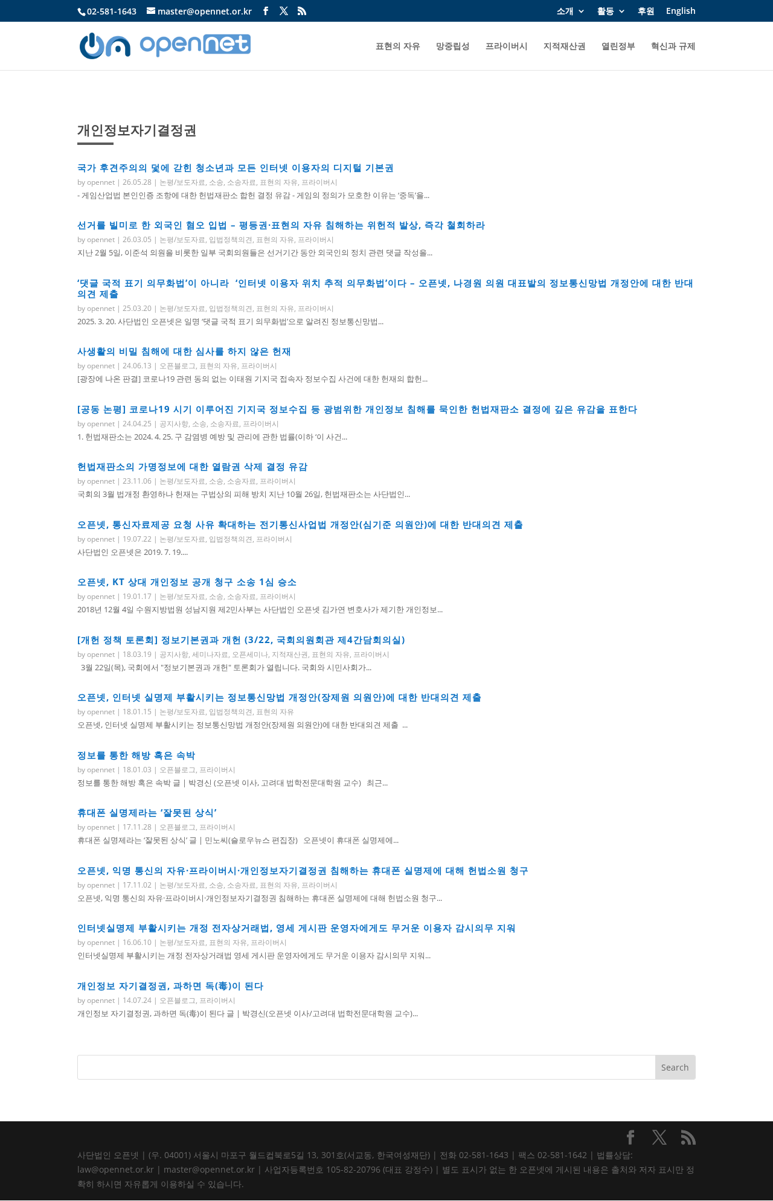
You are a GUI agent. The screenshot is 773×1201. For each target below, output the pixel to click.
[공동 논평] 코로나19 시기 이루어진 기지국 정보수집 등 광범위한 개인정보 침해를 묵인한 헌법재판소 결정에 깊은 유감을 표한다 (357, 409)
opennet (101, 182)
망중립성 (453, 46)
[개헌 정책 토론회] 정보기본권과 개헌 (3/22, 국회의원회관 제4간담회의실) (241, 639)
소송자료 (241, 182)
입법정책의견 (230, 239)
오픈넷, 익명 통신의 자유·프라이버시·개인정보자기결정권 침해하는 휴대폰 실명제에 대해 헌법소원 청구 (303, 870)
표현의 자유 (398, 46)
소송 (216, 182)
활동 (605, 11)
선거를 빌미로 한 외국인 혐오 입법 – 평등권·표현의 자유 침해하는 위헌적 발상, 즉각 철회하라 (281, 225)
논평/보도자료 (182, 182)
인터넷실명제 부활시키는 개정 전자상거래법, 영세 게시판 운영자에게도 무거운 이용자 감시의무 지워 (296, 927)
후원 (646, 11)
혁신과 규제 (673, 46)
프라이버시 (507, 46)
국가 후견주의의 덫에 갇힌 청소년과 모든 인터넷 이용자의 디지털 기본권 (235, 167)
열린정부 (618, 46)
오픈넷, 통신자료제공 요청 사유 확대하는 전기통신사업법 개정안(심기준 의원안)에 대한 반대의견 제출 (300, 524)
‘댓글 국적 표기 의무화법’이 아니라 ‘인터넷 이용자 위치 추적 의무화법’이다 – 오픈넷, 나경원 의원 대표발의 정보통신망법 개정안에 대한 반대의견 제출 (385, 288)
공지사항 (173, 423)
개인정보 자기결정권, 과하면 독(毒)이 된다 (170, 985)
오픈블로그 (177, 365)
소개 (565, 11)
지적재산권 (565, 46)
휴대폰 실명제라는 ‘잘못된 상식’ (147, 812)
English (681, 11)
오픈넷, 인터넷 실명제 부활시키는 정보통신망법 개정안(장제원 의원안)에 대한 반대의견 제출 (279, 697)
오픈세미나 (250, 654)
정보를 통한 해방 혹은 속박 (136, 755)
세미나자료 (210, 654)
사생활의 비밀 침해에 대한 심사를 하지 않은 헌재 (184, 351)
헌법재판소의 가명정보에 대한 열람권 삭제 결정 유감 (192, 466)
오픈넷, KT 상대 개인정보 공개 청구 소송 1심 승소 (187, 581)
